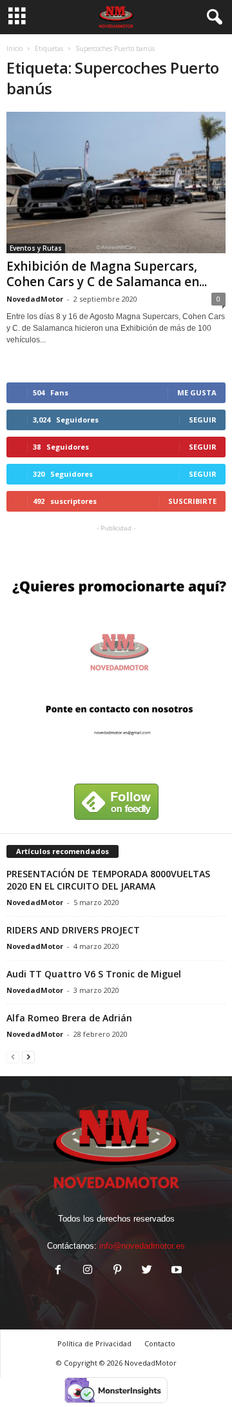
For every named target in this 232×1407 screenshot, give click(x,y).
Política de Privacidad (94, 1343)
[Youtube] (175, 1271)
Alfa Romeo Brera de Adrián (69, 1018)
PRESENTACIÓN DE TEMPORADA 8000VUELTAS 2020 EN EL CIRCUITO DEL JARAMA (108, 880)
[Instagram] (87, 1271)
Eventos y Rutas (36, 248)
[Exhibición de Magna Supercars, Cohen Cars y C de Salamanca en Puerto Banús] (116, 182)
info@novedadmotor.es (142, 1246)
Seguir (203, 419)
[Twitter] (147, 1271)
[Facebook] (58, 1271)
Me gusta (197, 392)
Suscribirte (192, 501)
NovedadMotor (34, 299)
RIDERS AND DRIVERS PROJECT (73, 930)
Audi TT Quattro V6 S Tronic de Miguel (93, 974)
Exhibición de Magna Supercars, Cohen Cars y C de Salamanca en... (106, 274)
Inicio (14, 48)
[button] (212, 17)
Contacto (159, 1343)
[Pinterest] (117, 1271)
